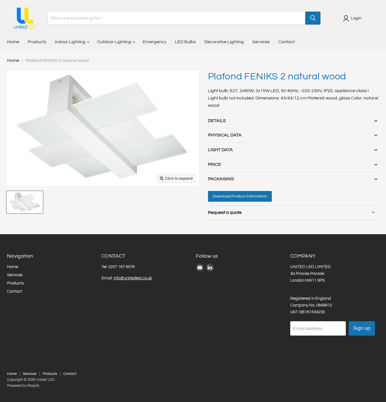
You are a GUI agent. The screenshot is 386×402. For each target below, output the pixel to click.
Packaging (221, 179)
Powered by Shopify (23, 386)
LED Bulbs (185, 42)
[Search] (312, 18)
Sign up (361, 328)
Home (13, 42)
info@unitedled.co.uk (133, 278)
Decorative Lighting (224, 42)
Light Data (220, 149)
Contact (286, 42)
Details (217, 120)
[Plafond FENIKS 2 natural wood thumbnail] (24, 202)
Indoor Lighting (70, 42)
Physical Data (225, 135)
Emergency (154, 42)
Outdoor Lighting (114, 42)
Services (261, 42)
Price (214, 164)
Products (37, 42)
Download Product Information (240, 196)
